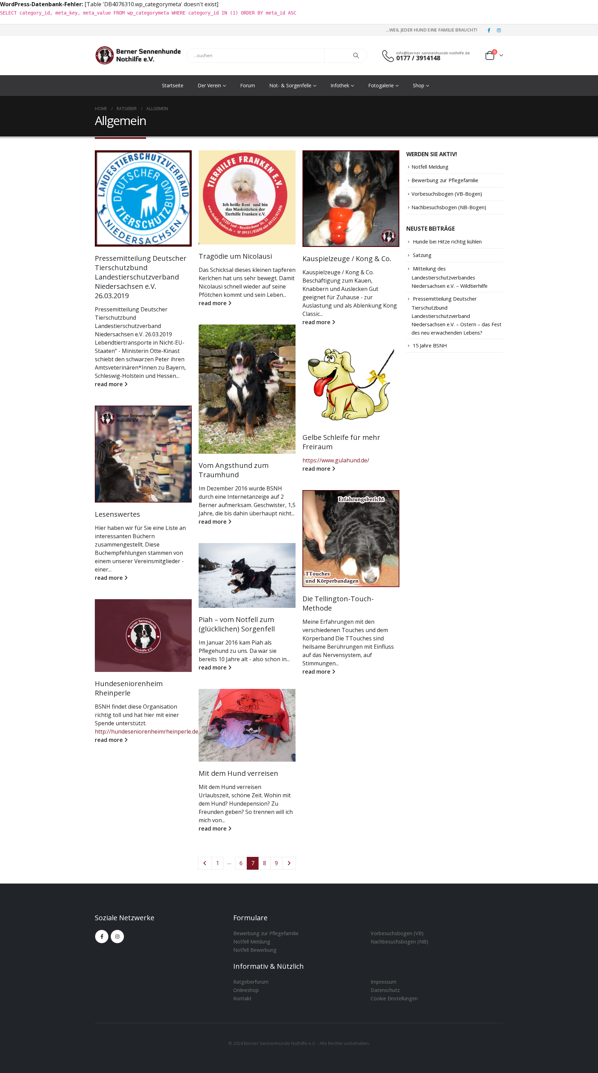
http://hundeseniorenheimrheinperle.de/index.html (161, 731)
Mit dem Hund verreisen (238, 773)
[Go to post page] (143, 198)
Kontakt (242, 998)
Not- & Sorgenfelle (290, 85)
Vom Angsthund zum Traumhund (234, 470)
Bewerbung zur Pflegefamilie (444, 180)
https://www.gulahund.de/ (335, 460)
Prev (205, 863)
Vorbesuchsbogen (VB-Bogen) (446, 193)
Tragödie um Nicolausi (235, 256)
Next (289, 863)
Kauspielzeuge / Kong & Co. (346, 258)
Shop (418, 85)
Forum (247, 85)
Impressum (383, 981)
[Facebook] (488, 30)
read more (109, 384)
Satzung (422, 254)
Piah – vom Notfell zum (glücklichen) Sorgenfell (237, 624)
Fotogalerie (381, 85)
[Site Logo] (138, 55)
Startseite (172, 85)
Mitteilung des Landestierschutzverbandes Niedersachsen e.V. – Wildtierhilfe (449, 277)
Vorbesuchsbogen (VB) (397, 933)
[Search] (356, 55)
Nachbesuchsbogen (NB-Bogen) (448, 207)
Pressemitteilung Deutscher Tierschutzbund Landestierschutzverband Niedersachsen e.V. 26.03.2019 (141, 277)
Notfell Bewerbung (255, 950)
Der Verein (209, 85)
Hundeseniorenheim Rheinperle (129, 688)
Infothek (339, 85)
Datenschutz (385, 990)
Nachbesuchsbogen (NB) (399, 941)
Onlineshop (246, 990)
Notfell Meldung (429, 166)
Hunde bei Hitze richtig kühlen (447, 241)
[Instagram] (498, 30)
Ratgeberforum (251, 981)
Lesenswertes (117, 514)
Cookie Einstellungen (394, 998)
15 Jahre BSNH (430, 345)
